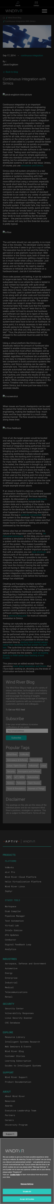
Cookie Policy (15, 1174)
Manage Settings (27, 1184)
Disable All (27, 1191)
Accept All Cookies (27, 1199)
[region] (27, 1171)
